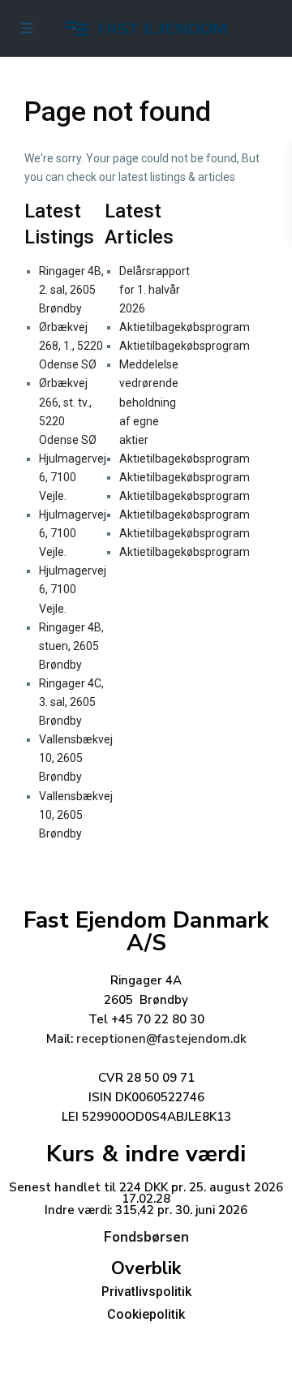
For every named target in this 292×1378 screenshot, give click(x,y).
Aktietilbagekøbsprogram (184, 327)
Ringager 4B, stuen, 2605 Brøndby (71, 646)
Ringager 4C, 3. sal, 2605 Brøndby (71, 702)
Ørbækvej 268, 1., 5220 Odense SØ (71, 346)
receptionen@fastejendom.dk (161, 1039)
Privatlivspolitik (146, 1291)
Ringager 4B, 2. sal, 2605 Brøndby (71, 290)
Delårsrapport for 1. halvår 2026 (154, 290)
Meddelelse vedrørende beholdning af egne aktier (148, 402)
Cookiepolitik (146, 1314)
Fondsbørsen (146, 1237)
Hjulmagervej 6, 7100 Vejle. (72, 477)
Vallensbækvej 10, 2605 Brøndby (76, 758)
